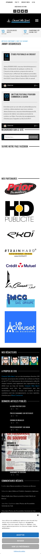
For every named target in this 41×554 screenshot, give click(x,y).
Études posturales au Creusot (23, 54)
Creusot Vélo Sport (8, 376)
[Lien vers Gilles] (34, 360)
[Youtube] (26, 11)
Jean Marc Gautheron (9, 503)
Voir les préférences (20, 546)
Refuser (20, 541)
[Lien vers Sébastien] (15, 360)
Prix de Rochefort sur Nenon (20, 427)
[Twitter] (22, 11)
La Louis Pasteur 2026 (17, 406)
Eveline (4, 486)
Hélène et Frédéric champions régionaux (25, 491)
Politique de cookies (19, 551)
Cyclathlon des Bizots (12, 31)
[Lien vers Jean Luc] (24, 360)
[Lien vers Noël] (6, 360)
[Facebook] (14, 11)
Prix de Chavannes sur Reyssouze (21, 413)
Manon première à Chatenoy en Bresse (23, 486)
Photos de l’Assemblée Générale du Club (22, 511)
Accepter (20, 535)
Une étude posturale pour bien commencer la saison (23, 95)
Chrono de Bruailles (17, 420)
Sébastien (10, 85)
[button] (38, 515)
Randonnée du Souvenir (18, 472)
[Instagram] (18, 11)
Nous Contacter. (17, 395)
